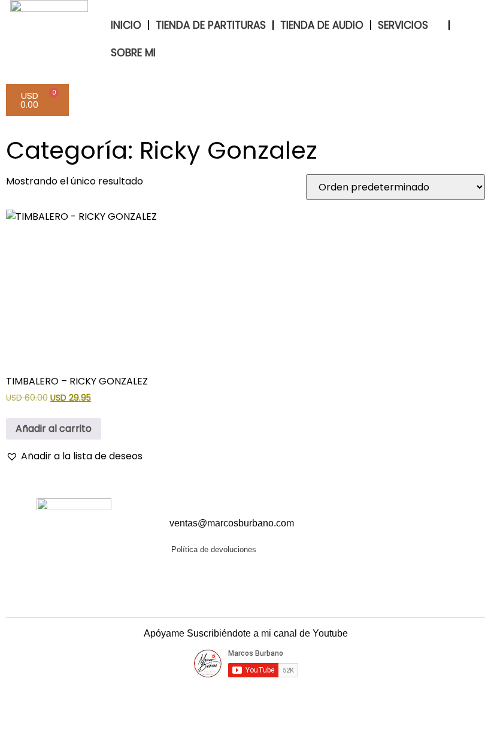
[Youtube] (383, 536)
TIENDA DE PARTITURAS (211, 25)
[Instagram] (405, 536)
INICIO (126, 25)
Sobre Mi (133, 53)
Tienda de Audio (321, 25)
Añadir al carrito (54, 428)
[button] (74, 456)
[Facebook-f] (361, 536)
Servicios (403, 25)
